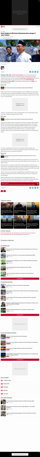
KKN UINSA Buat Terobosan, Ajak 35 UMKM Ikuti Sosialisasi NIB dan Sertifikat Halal (19, 119)
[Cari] (37, 26)
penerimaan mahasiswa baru (27, 78)
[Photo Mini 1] (2, 68)
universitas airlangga (5, 234)
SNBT (33, 81)
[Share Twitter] (32, 72)
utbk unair (27, 234)
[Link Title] (3, 249)
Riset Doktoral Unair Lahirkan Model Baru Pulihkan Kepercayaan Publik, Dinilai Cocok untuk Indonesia (20, 156)
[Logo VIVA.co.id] (2, 26)
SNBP (13, 81)
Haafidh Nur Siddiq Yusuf (7, 38)
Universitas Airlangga (17, 75)
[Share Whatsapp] (35, 72)
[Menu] (39, 26)
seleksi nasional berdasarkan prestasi (17, 234)
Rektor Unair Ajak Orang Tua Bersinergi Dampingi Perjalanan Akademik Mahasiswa (19, 87)
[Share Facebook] (30, 72)
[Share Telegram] (37, 72)
